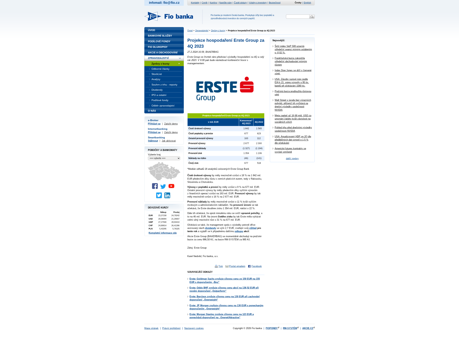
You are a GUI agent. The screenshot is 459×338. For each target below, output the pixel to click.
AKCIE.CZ (307, 328)
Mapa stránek (151, 328)
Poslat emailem (237, 266)
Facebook (257, 266)
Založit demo (171, 123)
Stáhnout (153, 140)
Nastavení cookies (194, 328)
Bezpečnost (274, 2)
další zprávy (292, 158)
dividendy (210, 228)
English (307, 2)
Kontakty (195, 2)
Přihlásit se (154, 123)
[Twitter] (164, 188)
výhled (253, 228)
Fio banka (171, 16)
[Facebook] (156, 188)
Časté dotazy (240, 2)
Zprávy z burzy (218, 30)
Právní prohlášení (171, 328)
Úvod (190, 30)
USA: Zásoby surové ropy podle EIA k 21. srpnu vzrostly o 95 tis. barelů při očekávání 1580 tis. (292, 82)
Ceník (204, 2)
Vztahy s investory (258, 2)
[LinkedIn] (168, 197)
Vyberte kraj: (154, 154)
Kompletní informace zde (163, 233)
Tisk (220, 266)
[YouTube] (172, 188)
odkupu (239, 231)
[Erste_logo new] (225, 109)
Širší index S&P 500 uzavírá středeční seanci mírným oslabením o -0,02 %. (293, 49)
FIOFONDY (272, 328)
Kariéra (213, 2)
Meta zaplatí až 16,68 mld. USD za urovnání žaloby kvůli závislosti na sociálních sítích (293, 118)
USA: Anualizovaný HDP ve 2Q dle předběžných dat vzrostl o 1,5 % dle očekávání (293, 139)
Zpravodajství (201, 30)
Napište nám (225, 2)
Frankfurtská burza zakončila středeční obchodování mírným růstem (291, 61)
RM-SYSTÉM (290, 328)
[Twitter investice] (160, 197)
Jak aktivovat (169, 140)
